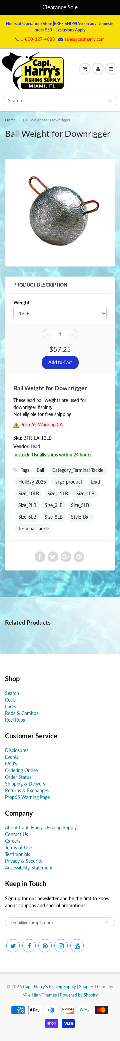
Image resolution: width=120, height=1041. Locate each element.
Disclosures (16, 750)
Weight (21, 302)
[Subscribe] (106, 922)
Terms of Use (18, 847)
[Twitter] (13, 945)
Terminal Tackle (33, 528)
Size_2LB (27, 505)
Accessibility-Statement (29, 867)
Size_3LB (54, 505)
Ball (40, 470)
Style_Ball (80, 517)
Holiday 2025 (32, 482)
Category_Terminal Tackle (77, 470)
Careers (12, 841)
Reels (10, 700)
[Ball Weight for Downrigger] (60, 212)
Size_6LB (27, 517)
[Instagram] (61, 945)
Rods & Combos (21, 713)
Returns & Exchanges (27, 790)
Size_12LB (57, 493)
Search (12, 693)
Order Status (18, 777)
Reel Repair (16, 720)
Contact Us (16, 834)
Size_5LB (80, 505)
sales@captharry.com (85, 39)
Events (12, 757)
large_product (68, 482)
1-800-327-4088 (38, 39)
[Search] (110, 100)
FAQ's (11, 763)
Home (10, 119)
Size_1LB (85, 493)
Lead (35, 446)
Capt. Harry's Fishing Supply (49, 986)
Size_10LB (28, 493)
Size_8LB (54, 517)
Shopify (86, 986)
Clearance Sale (60, 7)
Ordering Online (21, 770)
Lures (10, 706)
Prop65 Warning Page (27, 797)
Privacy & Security (23, 861)
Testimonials (17, 854)
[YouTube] (77, 945)
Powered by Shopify (79, 995)
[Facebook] (29, 945)
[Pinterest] (45, 945)
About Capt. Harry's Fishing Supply (41, 827)
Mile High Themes (39, 995)
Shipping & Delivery (25, 784)
